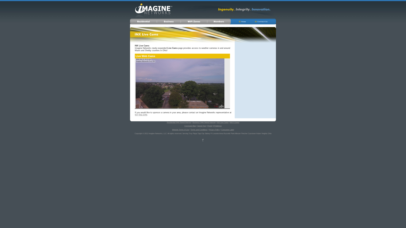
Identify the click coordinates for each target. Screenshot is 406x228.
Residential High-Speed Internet (179, 122)
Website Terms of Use (180, 130)
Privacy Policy (214, 130)
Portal (209, 126)
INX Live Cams (223, 122)
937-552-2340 (141, 115)
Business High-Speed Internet (204, 122)
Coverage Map (190, 126)
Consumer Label (227, 130)
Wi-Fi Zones (234, 122)
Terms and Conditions (199, 130)
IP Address (217, 126)
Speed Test (201, 126)
